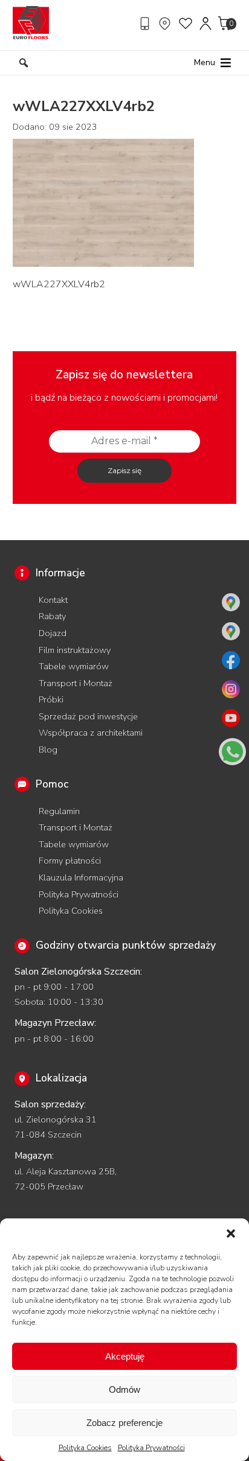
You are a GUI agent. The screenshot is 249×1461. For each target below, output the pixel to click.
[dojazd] (166, 23)
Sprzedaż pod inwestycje (88, 716)
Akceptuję (124, 1356)
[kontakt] (146, 23)
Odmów (124, 1389)
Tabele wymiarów (74, 666)
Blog (48, 749)
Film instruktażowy (75, 650)
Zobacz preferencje (124, 1423)
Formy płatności (70, 861)
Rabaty (52, 616)
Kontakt (53, 600)
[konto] (206, 23)
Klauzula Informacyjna (81, 877)
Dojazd (52, 633)
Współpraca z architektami (91, 733)
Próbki (51, 699)
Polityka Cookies (85, 1448)
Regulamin (59, 811)
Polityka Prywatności (151, 1448)
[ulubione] (186, 23)
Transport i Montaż (75, 683)
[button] (231, 1233)
